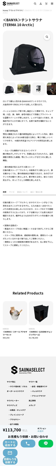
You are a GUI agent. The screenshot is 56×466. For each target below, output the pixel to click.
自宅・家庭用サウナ (39, 386)
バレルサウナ (37, 391)
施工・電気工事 (36, 192)
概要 (4, 192)
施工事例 (32, 400)
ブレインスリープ (17, 414)
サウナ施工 (11, 381)
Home (5, 10)
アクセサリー (15, 419)
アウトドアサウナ (16, 10)
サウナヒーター (13, 400)
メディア (32, 405)
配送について (22, 192)
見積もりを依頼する (10, 460)
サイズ (11, 192)
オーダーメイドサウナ (15, 391)
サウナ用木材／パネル (18, 386)
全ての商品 (14, 424)
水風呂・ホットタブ (18, 410)
